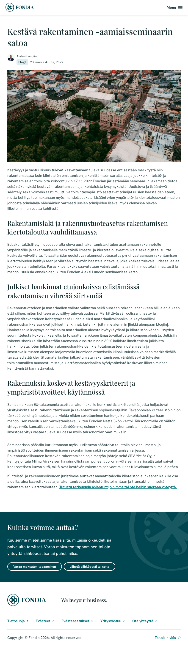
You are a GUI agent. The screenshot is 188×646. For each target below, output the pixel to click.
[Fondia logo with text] (20, 7)
